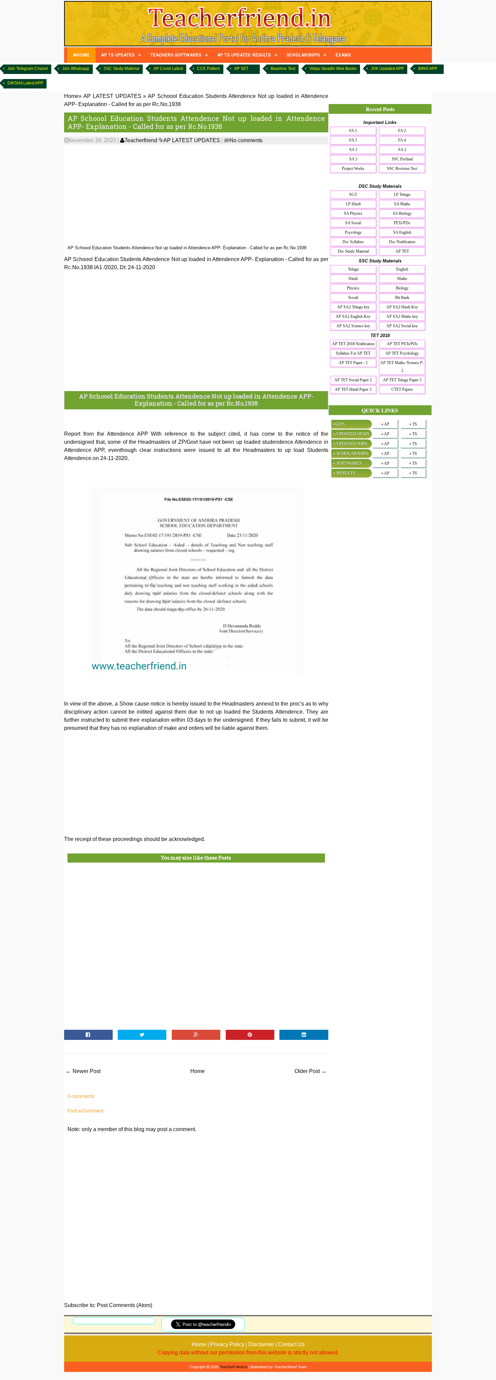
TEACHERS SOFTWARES (175, 55)
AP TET (402, 251)
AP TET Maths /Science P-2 (402, 366)
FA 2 (402, 130)
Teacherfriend (141, 140)
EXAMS (343, 55)
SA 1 (353, 149)
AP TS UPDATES (118, 55)
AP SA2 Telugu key (353, 307)
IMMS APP (427, 68)
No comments (246, 140)
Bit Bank (402, 297)
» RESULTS (344, 473)
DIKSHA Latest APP (25, 83)
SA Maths (402, 204)
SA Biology (402, 213)
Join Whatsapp (75, 68)
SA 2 (402, 149)
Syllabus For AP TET (353, 353)
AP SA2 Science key (353, 326)
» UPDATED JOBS (350, 443)
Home (197, 1071)
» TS (413, 424)
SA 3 (353, 159)
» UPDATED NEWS (351, 433)
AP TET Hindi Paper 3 (353, 389)
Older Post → (311, 1071)
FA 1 (353, 130)
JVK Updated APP (387, 68)
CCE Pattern (208, 68)
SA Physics (353, 213)
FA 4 (402, 140)
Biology (402, 288)
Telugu (353, 269)
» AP (385, 424)
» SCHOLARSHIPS (350, 453)
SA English (402, 232)
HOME (83, 55)
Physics (353, 288)
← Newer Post (83, 1071)
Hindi (353, 278)
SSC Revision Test (402, 168)
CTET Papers (402, 389)
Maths (402, 278)
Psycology (353, 232)
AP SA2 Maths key (402, 316)
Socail (353, 297)
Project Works (353, 168)
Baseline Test (283, 68)
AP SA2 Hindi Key (402, 307)
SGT (353, 194)
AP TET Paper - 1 (353, 362)
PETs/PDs (402, 223)
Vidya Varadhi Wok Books (333, 68)
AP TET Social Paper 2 (353, 380)
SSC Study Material (121, 68)
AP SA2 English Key (353, 316)
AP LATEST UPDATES (191, 140)
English (402, 269)
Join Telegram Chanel (27, 68)
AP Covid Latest (168, 68)
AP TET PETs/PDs (402, 343)
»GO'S (339, 424)
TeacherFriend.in (233, 1367)
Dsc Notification (402, 241)
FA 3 (353, 140)
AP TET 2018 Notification (353, 343)
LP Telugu (402, 194)
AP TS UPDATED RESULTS (244, 55)
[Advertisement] (196, 195)
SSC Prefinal (402, 159)
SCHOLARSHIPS (303, 55)
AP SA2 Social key (402, 326)
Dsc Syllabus (353, 241)
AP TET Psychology (402, 353)
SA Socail (353, 223)
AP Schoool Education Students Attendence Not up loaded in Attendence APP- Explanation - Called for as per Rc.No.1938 (196, 122)
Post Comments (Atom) (124, 1305)
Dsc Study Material (353, 251)
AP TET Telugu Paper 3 (402, 380)
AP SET (241, 68)
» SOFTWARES (347, 463)
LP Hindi (353, 204)
